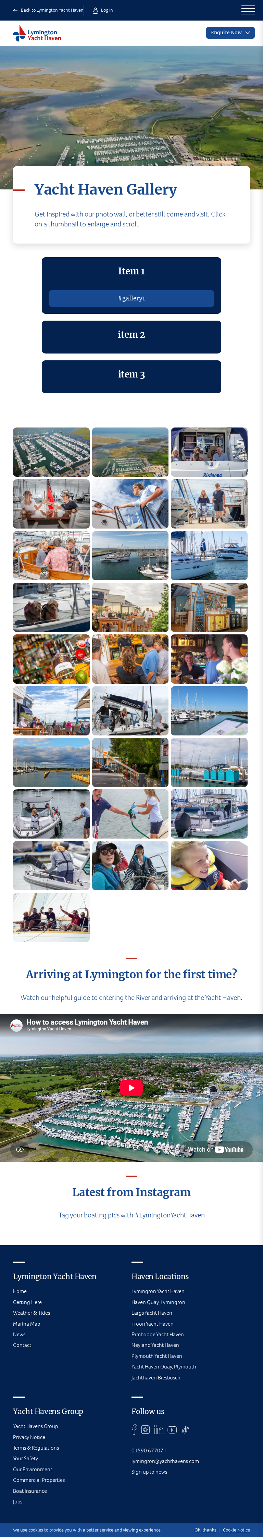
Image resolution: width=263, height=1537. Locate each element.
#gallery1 (131, 298)
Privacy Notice (29, 1437)
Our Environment (32, 1469)
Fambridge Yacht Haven (158, 1334)
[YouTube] (172, 1429)
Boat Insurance (30, 1491)
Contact (22, 1345)
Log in (106, 10)
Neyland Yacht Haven (155, 1345)
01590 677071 (149, 1450)
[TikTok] (185, 1429)
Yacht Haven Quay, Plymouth (164, 1366)
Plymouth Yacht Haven (157, 1356)
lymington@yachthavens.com (165, 1461)
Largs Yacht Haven (152, 1312)
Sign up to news (149, 1471)
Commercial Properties (39, 1480)
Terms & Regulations (36, 1447)
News (19, 1334)
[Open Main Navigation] (248, 10)
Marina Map (26, 1323)
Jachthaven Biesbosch (156, 1377)
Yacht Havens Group (35, 1426)
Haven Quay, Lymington (158, 1302)
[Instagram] (145, 1429)
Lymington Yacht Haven (158, 1291)
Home (20, 1291)
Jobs (17, 1501)
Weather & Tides (31, 1312)
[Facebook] (134, 1429)
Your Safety (25, 1458)
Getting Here (27, 1302)
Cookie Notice (236, 1530)
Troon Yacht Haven (153, 1323)
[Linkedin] (158, 1429)
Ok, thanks (205, 1530)
